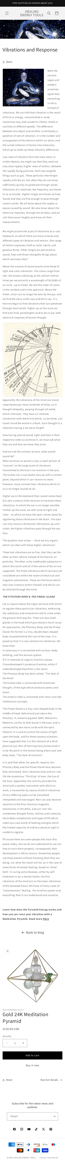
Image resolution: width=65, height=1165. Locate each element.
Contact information (49, 1157)
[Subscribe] (54, 1116)
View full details (49, 1079)
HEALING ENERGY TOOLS (25, 1157)
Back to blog (35, 932)
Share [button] (9, 61)
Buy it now (32, 1065)
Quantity (7, 1036)
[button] (7, 13)
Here (46, 918)
